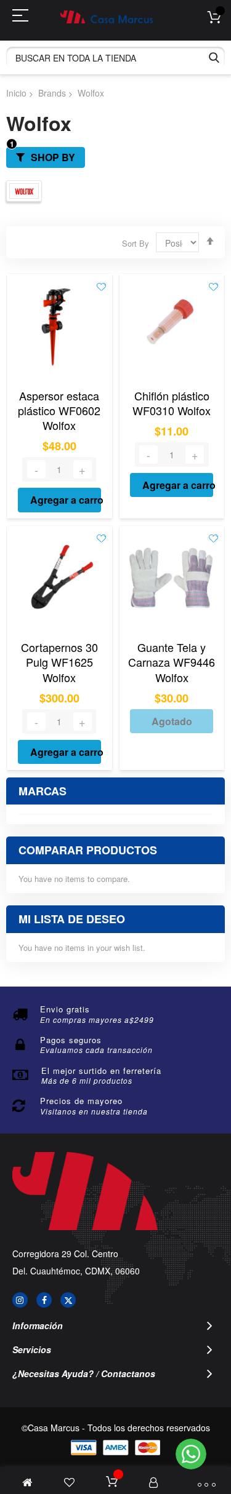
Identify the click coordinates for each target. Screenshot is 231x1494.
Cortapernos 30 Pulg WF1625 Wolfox (59, 662)
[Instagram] (20, 1300)
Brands (52, 93)
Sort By (135, 243)
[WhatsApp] (191, 1454)
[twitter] (68, 1300)
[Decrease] (36, 469)
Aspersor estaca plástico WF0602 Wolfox (59, 410)
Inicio (16, 93)
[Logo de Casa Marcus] (106, 17)
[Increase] (82, 469)
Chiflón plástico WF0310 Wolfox (171, 402)
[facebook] (44, 1300)
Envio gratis (65, 1009)
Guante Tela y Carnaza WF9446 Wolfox (171, 662)
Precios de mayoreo (81, 1101)
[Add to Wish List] (101, 286)
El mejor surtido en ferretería (101, 1070)
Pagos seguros (71, 1040)
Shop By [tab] (53, 157)
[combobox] (115, 57)
